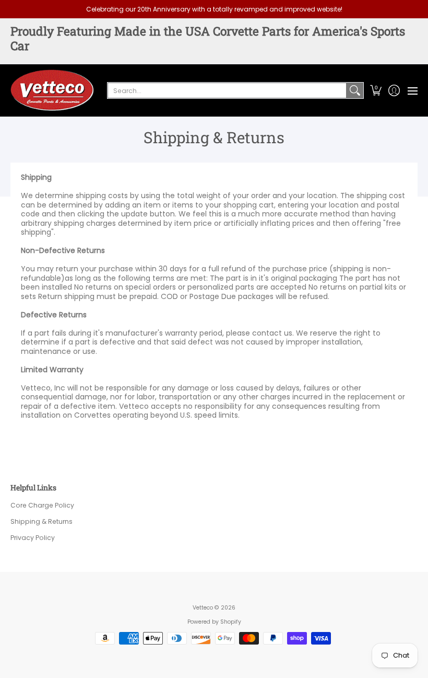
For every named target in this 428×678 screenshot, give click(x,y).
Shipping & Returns (41, 521)
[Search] (355, 90)
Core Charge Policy (42, 505)
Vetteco (203, 608)
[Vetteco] (52, 90)
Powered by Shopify (214, 622)
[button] (375, 90)
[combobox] (227, 90)
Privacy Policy (32, 537)
